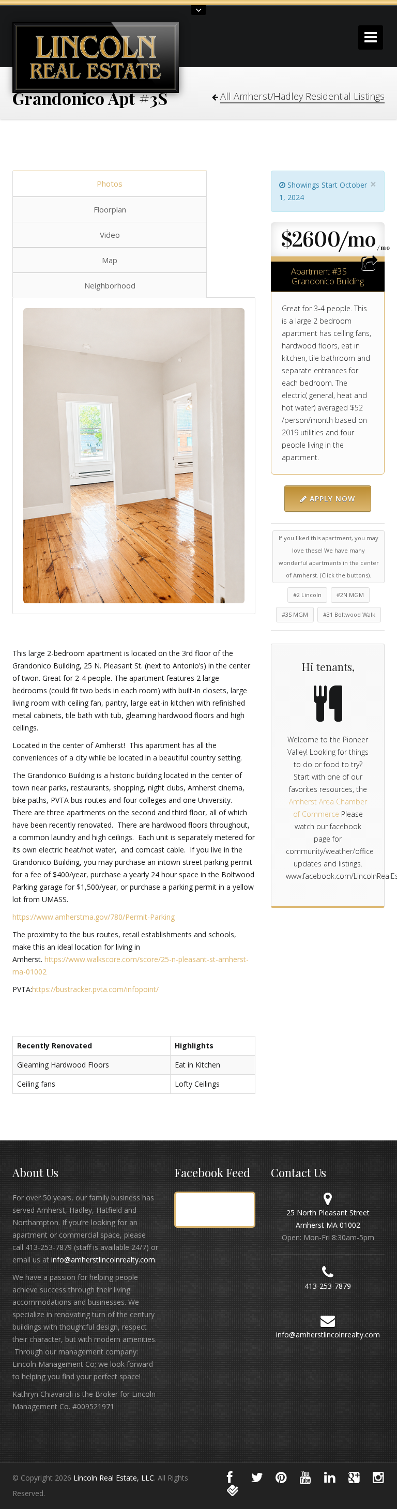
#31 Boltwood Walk (349, 614)
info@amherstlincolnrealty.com (103, 1259)
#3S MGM (295, 614)
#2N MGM (350, 595)
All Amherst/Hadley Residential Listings (302, 96)
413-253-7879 (327, 1286)
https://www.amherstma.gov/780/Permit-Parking (93, 917)
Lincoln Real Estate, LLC (113, 1478)
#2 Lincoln (307, 595)
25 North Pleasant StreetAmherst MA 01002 (328, 1219)
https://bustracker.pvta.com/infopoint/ (95, 989)
